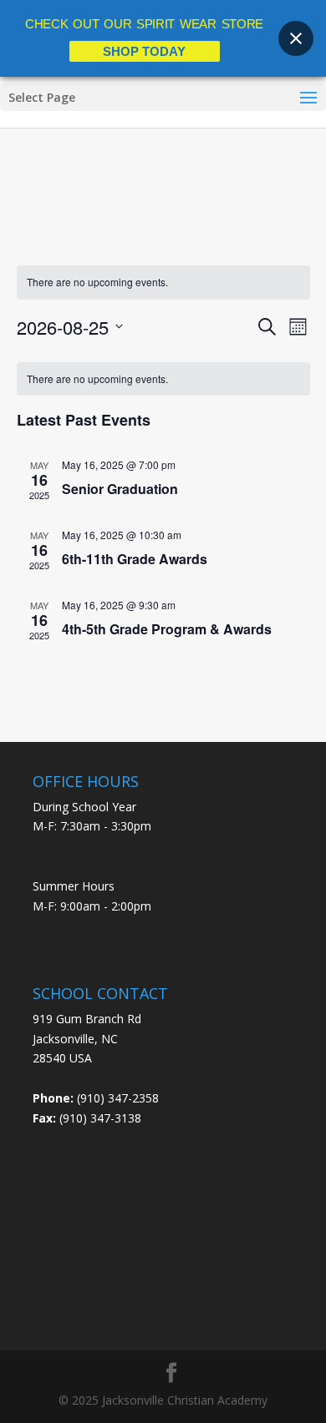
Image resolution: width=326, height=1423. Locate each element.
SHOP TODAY (144, 51)
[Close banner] (295, 38)
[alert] (163, 379)
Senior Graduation (120, 488)
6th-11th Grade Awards (134, 558)
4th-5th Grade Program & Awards (167, 628)
